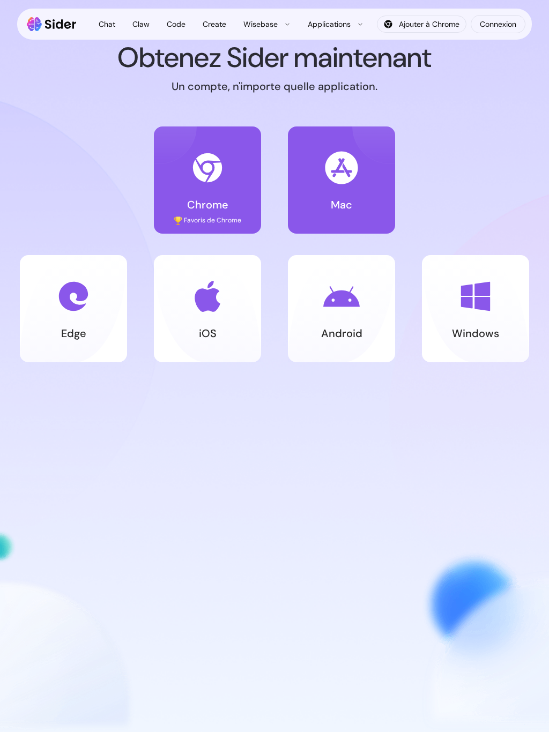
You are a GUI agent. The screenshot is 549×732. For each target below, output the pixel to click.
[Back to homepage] (51, 24)
